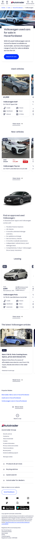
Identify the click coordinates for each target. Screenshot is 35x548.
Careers (5, 441)
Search (32, 3)
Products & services (14, 464)
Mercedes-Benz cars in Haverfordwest (15, 395)
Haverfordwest (18, 7)
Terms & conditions (8, 448)
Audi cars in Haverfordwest (11, 398)
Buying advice (12, 469)
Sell (7, 3)
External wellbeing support (10, 453)
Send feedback (9, 492)
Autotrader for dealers (15, 480)
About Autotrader (8, 438)
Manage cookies (8, 456)
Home (3, 7)
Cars (8, 7)
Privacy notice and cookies (10, 445)
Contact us (6, 436)
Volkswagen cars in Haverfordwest (14, 401)
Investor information (8, 443)
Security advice (7, 434)
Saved (28, 3)
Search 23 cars (11, 56)
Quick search (11, 475)
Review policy (7, 450)
